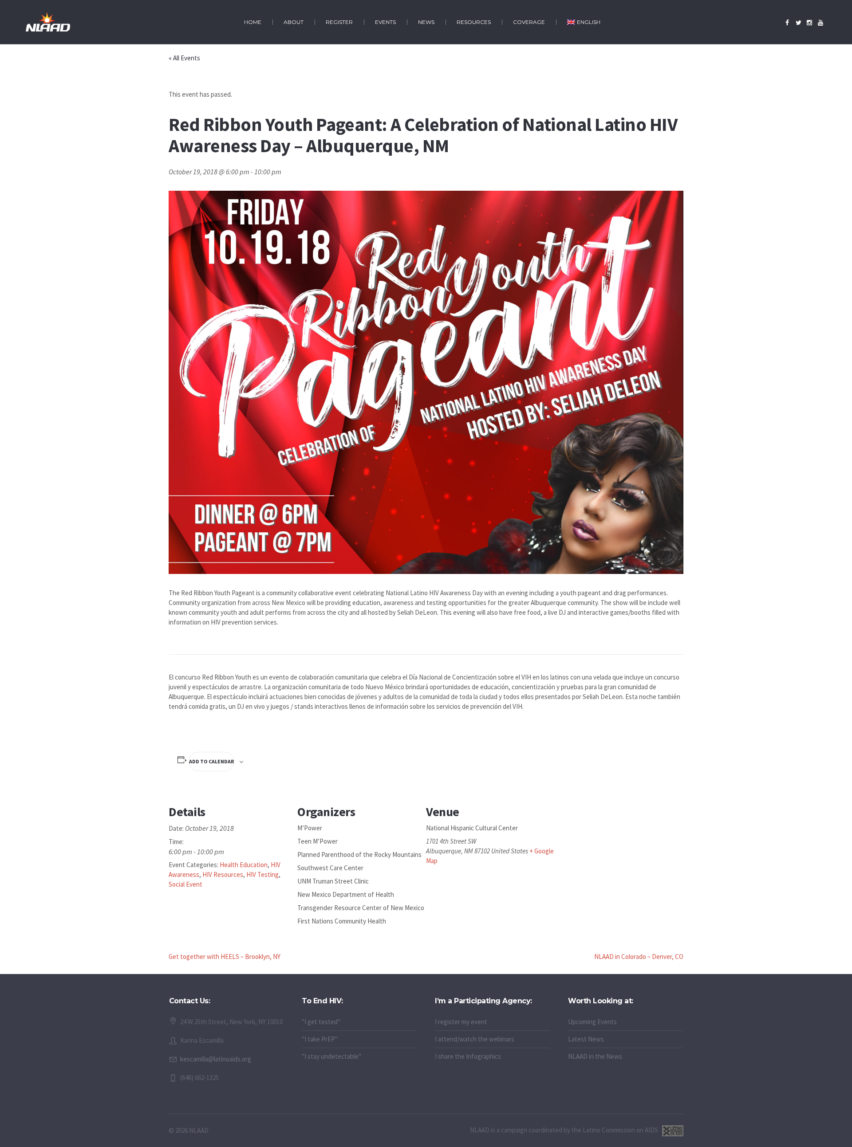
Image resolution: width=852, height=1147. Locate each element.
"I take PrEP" (320, 1039)
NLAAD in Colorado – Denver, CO (638, 956)
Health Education (244, 864)
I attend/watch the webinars (474, 1039)
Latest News (586, 1039)
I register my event (461, 1021)
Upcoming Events (592, 1021)
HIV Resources (222, 874)
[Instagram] (809, 22)
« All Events (184, 58)
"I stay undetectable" (331, 1056)
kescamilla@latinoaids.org (215, 1059)
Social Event (185, 884)
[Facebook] (787, 22)
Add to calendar (211, 761)
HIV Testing (262, 874)
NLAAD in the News (595, 1056)
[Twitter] (798, 22)
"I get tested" (321, 1021)
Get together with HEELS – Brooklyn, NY (224, 956)
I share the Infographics (468, 1056)
